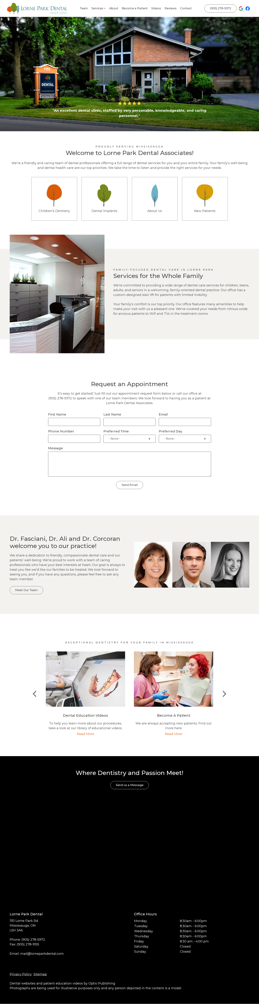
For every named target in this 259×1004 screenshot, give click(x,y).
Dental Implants (104, 199)
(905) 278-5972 (220, 8)
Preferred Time (116, 431)
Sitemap (40, 974)
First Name (57, 414)
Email (163, 414)
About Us (154, 199)
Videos (156, 8)
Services (97, 8)
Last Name (112, 414)
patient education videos (63, 983)
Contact (186, 8)
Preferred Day (170, 431)
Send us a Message (129, 785)
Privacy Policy (21, 974)
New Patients (204, 199)
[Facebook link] (247, 8)
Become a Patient (135, 8)
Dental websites (22, 983)
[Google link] (241, 8)
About (113, 8)
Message (55, 448)
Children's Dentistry (54, 199)
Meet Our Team (26, 590)
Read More (85, 734)
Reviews (171, 8)
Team (84, 8)
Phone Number (61, 431)
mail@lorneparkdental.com (42, 954)
